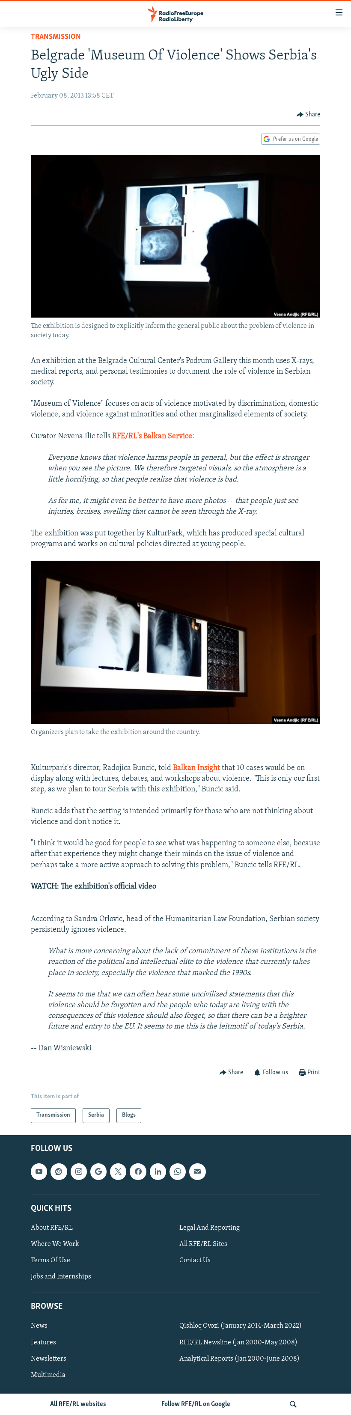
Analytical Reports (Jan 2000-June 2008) (239, 1358)
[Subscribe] (197, 1171)
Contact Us (195, 1260)
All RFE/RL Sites (203, 1244)
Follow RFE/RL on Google (195, 1404)
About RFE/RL (52, 1227)
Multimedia (48, 1374)
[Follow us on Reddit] (59, 1171)
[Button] (309, 114)
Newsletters (48, 1358)
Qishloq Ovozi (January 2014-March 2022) (240, 1326)
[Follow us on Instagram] (79, 1171)
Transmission (56, 37)
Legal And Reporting (209, 1227)
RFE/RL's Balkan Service (152, 436)
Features (43, 1342)
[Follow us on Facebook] (138, 1171)
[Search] (293, 1404)
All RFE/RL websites (78, 1404)
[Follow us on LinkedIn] (158, 1171)
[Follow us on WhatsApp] (178, 1171)
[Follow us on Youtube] (39, 1171)
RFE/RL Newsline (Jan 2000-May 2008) (238, 1342)
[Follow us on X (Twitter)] (118, 1171)
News (39, 1326)
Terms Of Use (50, 1260)
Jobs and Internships (61, 1276)
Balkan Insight (196, 768)
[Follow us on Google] (98, 1171)
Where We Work (55, 1244)
